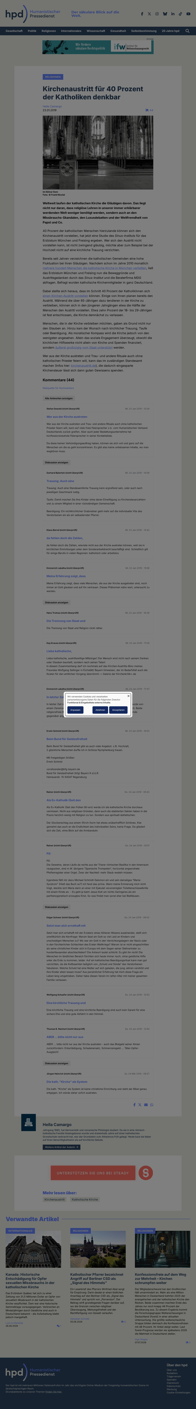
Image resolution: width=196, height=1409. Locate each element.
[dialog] (98, 704)
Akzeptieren (118, 710)
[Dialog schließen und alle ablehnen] (128, 695)
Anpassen (75, 710)
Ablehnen (100, 710)
